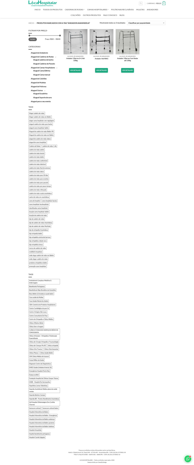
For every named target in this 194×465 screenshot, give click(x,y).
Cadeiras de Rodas (74, 9)
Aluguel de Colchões (39, 78)
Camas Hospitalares (97, 9)
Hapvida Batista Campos (37, 395)
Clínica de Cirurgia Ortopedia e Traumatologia (43, 342)
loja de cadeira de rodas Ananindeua (40, 223)
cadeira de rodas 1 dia (49, 146)
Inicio (38, 9)
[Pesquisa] (141, 3)
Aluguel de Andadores (39, 53)
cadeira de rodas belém (36, 157)
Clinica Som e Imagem (36, 326)
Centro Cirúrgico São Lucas (38, 312)
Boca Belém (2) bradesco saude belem (41, 294)
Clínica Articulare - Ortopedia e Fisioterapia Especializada (43, 337)
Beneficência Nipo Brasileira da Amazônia (42, 290)
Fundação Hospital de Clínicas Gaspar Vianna (43, 378)
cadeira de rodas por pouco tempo (40, 186)
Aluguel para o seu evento (41, 101)
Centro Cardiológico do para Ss (39, 308)
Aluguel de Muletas (38, 82)
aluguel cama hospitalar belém (39, 128)
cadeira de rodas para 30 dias (38, 175)
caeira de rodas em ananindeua (39, 197)
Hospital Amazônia (35, 430)
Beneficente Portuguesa (37, 286)
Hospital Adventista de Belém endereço (42, 419)
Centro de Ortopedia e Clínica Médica (41, 319)
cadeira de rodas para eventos (38, 179)
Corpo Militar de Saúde (36, 360)
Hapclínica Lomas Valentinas (38, 386)
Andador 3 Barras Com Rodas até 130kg (127, 59)
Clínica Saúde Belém (46, 353)
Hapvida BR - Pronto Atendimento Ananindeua (44, 399)
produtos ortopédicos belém (38, 263)
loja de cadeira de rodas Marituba (40, 226)
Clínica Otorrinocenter (51, 349)
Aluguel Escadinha (40, 93)
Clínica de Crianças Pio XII (37, 345)
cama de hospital (34, 201)
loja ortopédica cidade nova (38, 241)
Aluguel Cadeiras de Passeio (44, 64)
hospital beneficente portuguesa (39, 434)
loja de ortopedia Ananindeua (38, 230)
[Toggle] (55, 57)
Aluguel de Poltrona (38, 86)
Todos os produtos (52, 9)
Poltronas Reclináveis (122, 9)
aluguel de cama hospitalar (37, 142)
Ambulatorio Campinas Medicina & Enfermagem (40, 282)
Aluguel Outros (37, 90)
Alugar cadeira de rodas (36, 113)
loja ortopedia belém (35, 233)
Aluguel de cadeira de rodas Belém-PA (41, 131)
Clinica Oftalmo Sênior (36, 323)
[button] (156, 3)
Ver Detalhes (75, 70)
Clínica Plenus (33, 353)
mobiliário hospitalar (35, 252)
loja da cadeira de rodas (36, 219)
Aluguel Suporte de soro (42, 97)
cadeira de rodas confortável (38, 161)
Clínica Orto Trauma (35, 349)
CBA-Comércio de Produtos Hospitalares (42, 305)
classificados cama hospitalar (38, 208)
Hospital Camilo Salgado (37, 437)
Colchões (75, 15)
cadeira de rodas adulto (36, 150)
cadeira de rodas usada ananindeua (40, 193)
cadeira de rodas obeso (36, 171)
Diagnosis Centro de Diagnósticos (40, 364)
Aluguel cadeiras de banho (43, 60)
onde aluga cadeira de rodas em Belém (41, 255)
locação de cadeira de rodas (38, 215)
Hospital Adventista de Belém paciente (41, 423)
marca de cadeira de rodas (37, 248)
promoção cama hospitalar (37, 266)
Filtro (32, 39)
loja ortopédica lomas (36, 244)
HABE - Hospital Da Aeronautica (39, 382)
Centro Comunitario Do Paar (38, 316)
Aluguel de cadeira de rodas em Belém (41, 135)
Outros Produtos (92, 15)
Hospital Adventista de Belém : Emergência (43, 415)
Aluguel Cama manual (41, 75)
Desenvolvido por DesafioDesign (97, 462)
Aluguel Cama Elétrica (41, 71)
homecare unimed (35, 408)
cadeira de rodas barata (36, 153)
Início (31, 23)
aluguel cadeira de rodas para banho (40, 124)
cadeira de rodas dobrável (37, 164)
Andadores (152, 9)
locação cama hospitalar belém (39, 212)
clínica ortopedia (53, 345)
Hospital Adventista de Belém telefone (41, 426)
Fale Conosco (110, 15)
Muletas (140, 9)
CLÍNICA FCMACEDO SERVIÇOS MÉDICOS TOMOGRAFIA (43, 331)
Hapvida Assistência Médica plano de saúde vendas (43, 390)
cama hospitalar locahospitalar (39, 204)
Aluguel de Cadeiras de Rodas (42, 57)
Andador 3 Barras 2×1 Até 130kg (75, 59)
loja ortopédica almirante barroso (39, 237)
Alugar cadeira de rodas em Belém (40, 117)
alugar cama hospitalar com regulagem (41, 120)
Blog (122, 15)
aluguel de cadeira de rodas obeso (40, 139)
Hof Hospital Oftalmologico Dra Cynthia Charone (42, 403)
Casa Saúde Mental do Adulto (38, 301)
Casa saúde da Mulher (36, 297)
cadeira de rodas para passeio (38, 182)
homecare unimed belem (50, 408)
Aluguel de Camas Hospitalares (43, 67)
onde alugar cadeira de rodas (38, 259)
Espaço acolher (34, 375)
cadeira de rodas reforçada (37, 190)
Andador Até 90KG (101, 59)
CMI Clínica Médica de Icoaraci (39, 356)
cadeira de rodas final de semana (39, 168)
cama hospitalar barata (49, 201)
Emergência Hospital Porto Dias (39, 371)
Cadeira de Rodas (34, 146)
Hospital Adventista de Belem (38, 412)
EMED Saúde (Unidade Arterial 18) (40, 367)
